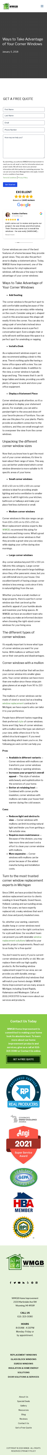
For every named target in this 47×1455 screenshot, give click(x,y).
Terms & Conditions (10, 178)
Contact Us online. (31, 1051)
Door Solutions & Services (23, 1377)
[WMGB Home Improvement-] (10, 6)
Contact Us (23, 1423)
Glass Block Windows (23, 1359)
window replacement (13, 703)
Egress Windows (23, 1363)
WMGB (6, 529)
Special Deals (23, 1401)
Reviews (24, 1419)
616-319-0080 (25, 1316)
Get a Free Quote (23, 1427)
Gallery (23, 1405)
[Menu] (42, 6)
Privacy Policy (23, 178)
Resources (23, 1410)
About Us (23, 1397)
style (20, 721)
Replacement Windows (23, 1355)
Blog (23, 1414)
